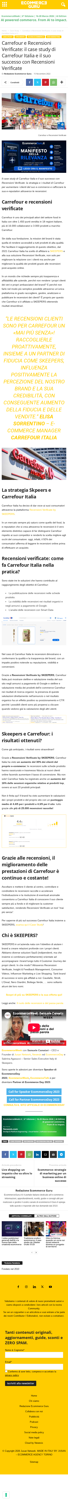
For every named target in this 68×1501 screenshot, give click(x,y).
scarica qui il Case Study (29, 924)
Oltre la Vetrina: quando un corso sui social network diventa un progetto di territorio (55, 1242)
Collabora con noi (34, 1411)
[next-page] (36, 1252)
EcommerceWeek (12, 1050)
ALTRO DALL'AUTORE (46, 1216)
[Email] (45, 1154)
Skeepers (59, 1141)
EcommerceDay (54, 1054)
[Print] (53, 1154)
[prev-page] (32, 1252)
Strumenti (20, 37)
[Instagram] (26, 1287)
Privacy (34, 1427)
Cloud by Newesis (34, 1443)
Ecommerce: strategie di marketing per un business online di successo (52, 1175)
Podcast (34, 1422)
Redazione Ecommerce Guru (17, 73)
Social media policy (34, 1432)
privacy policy (12, 1375)
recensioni (28, 1141)
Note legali (34, 1437)
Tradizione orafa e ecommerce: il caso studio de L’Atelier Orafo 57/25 (32, 1241)
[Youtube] (50, 1287)
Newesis (36, 1054)
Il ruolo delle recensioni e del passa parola (40, 1003)
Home (4, 30)
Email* (8, 1362)
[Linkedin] (37, 1154)
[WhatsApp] (53, 82)
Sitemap (34, 1462)
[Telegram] (61, 1154)
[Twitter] (37, 82)
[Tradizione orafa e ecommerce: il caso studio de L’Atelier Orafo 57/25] (34, 1228)
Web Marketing (53, 37)
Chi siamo (34, 1401)
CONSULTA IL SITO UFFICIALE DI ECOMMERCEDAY (34, 1105)
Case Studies (15, 1141)
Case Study (14, 30)
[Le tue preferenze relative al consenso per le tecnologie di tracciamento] (6, 1495)
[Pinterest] (45, 82)
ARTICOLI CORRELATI (22, 1216)
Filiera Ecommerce (36, 37)
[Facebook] (29, 82)
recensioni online (44, 1141)
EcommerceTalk (39, 1078)
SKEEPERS (56, 251)
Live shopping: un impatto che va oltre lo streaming (17, 1173)
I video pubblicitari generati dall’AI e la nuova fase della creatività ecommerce (11, 1241)
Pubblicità (34, 1416)
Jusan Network (22, 1054)
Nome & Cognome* (14, 1350)
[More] (61, 82)
